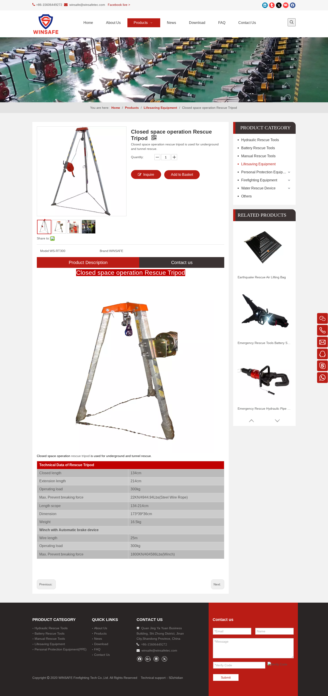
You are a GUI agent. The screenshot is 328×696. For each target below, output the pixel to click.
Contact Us (102, 654)
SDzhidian (176, 677)
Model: (45, 251)
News (98, 638)
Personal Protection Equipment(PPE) (266, 172)
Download (101, 644)
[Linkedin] (265, 5)
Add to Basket (182, 174)
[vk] (286, 5)
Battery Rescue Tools (258, 148)
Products (100, 633)
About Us (100, 628)
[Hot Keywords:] (292, 22)
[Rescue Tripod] (130, 288)
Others (246, 196)
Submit (226, 677)
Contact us (182, 262)
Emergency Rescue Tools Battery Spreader (264, 343)
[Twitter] (279, 5)
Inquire (148, 174)
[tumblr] (272, 5)
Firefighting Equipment (259, 180)
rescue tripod (80, 456)
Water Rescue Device (258, 188)
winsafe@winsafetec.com (87, 4)
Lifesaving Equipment (258, 164)
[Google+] (148, 659)
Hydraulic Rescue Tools (260, 140)
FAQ (97, 649)
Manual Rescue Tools (258, 156)
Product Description (88, 262)
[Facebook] (292, 5)
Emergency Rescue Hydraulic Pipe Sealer (264, 408)
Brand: (104, 251)
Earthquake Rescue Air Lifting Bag (262, 277)
